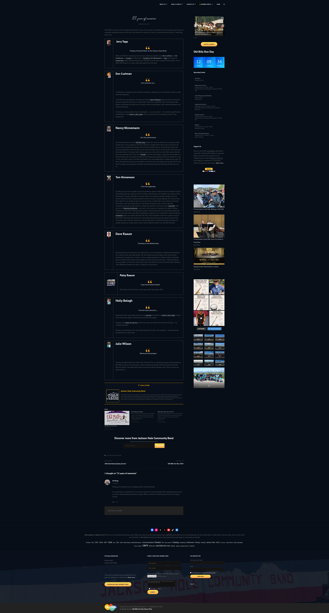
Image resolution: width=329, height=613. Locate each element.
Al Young (115, 481)
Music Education (238, 542)
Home (218, 4)
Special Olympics (155, 100)
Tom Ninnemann (155, 58)
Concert (158, 542)
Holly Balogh (124, 301)
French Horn (120, 61)
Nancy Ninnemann (128, 128)
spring (178, 546)
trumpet (128, 58)
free (163, 542)
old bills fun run (163, 545)
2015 (96, 542)
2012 (92, 542)
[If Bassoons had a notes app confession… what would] (201, 302)
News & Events (176, 4)
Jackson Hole (210, 542)
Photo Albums (209, 44)
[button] (195, 25)
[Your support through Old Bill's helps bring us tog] (201, 318)
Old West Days (140, 142)
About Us (163, 4)
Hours (209, 65)
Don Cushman (167, 56)
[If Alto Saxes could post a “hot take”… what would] (201, 287)
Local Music (229, 542)
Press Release (118, 455)
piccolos (148, 315)
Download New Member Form (118, 584)
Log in (192, 584)
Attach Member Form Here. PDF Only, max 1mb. (163, 574)
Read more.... (132, 577)
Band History (127, 542)
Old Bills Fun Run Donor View (142, 609)
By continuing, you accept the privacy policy (203, 573)
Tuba (165, 58)
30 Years (88, 542)
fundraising (182, 542)
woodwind (119, 215)
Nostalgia (112, 455)
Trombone (146, 58)
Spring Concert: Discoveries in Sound (206, 267)
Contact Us (190, 4)
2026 (121, 542)
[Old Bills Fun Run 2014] (117, 418)
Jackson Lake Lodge (135, 114)
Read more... (220, 163)
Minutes (219, 65)
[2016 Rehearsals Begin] (144, 417)
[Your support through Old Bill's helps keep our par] (216, 287)
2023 (114, 542)
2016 (101, 542)
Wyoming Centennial (130, 208)
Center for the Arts (131, 323)
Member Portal (206, 4)
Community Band (148, 542)
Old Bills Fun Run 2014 (111, 426)
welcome (191, 546)
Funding (175, 542)
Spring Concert (185, 546)
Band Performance (136, 542)
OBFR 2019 (152, 546)
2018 (110, 542)
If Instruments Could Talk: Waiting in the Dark (209, 209)
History (108, 455)
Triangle (143, 154)
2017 (105, 542)
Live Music (222, 542)
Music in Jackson (138, 546)
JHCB (217, 542)
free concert (168, 542)
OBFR (145, 545)
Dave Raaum (124, 234)
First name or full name (196, 560)
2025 (117, 542)
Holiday (203, 542)
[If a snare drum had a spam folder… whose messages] (216, 302)
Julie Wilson (123, 344)
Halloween (190, 542)
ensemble (171, 206)
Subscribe (159, 445)
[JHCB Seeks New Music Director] (171, 417)
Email (191, 566)
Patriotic (173, 546)
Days (198, 65)
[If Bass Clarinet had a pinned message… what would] (216, 318)
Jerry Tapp (122, 41)
